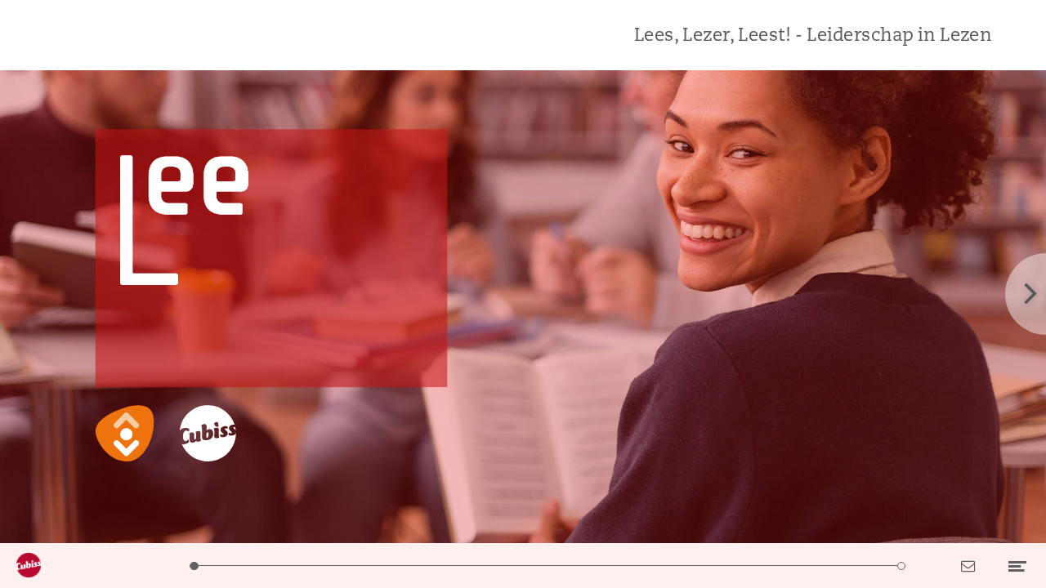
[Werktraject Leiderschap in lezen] (817, 565)
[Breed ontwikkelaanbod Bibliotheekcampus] (776, 565)
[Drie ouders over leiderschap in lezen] (401, 565)
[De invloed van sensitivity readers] (361, 565)
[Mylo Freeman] (734, 565)
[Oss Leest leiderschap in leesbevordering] (693, 565)
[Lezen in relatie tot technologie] (319, 565)
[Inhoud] (236, 565)
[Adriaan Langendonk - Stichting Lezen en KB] (610, 565)
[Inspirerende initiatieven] (859, 565)
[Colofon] (901, 565)
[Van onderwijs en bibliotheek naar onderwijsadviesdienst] (485, 565)
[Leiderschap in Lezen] (194, 565)
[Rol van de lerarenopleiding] (651, 565)
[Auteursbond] (526, 565)
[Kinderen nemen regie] (568, 565)
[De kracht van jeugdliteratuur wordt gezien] (443, 565)
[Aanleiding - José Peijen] (277, 565)
